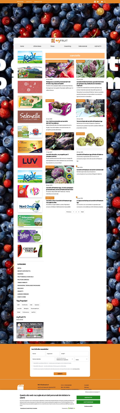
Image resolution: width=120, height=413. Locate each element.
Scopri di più (19, 319)
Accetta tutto (88, 397)
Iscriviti (60, 373)
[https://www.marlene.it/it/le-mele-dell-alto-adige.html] (30, 132)
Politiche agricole (23, 279)
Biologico (21, 288)
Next (82, 212)
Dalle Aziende (83, 46)
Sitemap (86, 387)
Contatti (86, 385)
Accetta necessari (88, 402)
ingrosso (37, 305)
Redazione (20, 1)
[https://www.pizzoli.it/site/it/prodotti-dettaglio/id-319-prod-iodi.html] (30, 58)
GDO (18, 305)
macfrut (33, 312)
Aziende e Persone (23, 294)
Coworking (67, 46)
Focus (52, 46)
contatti (29, 1)
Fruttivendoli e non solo (25, 277)
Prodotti (20, 291)
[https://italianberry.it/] (30, 237)
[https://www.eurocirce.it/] (30, 73)
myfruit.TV (98, 46)
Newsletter (38, 1)
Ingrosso (20, 274)
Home (22, 46)
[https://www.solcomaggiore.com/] (30, 88)
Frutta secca (26, 312)
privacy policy (76, 369)
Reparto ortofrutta (24, 271)
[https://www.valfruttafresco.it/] (30, 103)
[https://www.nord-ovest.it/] (30, 207)
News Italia (63, 61)
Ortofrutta (24, 305)
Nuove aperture (35, 308)
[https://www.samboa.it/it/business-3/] (30, 192)
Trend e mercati (22, 282)
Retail (19, 268)
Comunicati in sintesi (52, 61)
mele (31, 305)
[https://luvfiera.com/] (30, 162)
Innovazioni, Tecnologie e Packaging (29, 285)
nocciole (19, 308)
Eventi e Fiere (22, 297)
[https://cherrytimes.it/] (30, 252)
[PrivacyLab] (71, 408)
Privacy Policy (88, 389)
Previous (68, 212)
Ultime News (37, 46)
